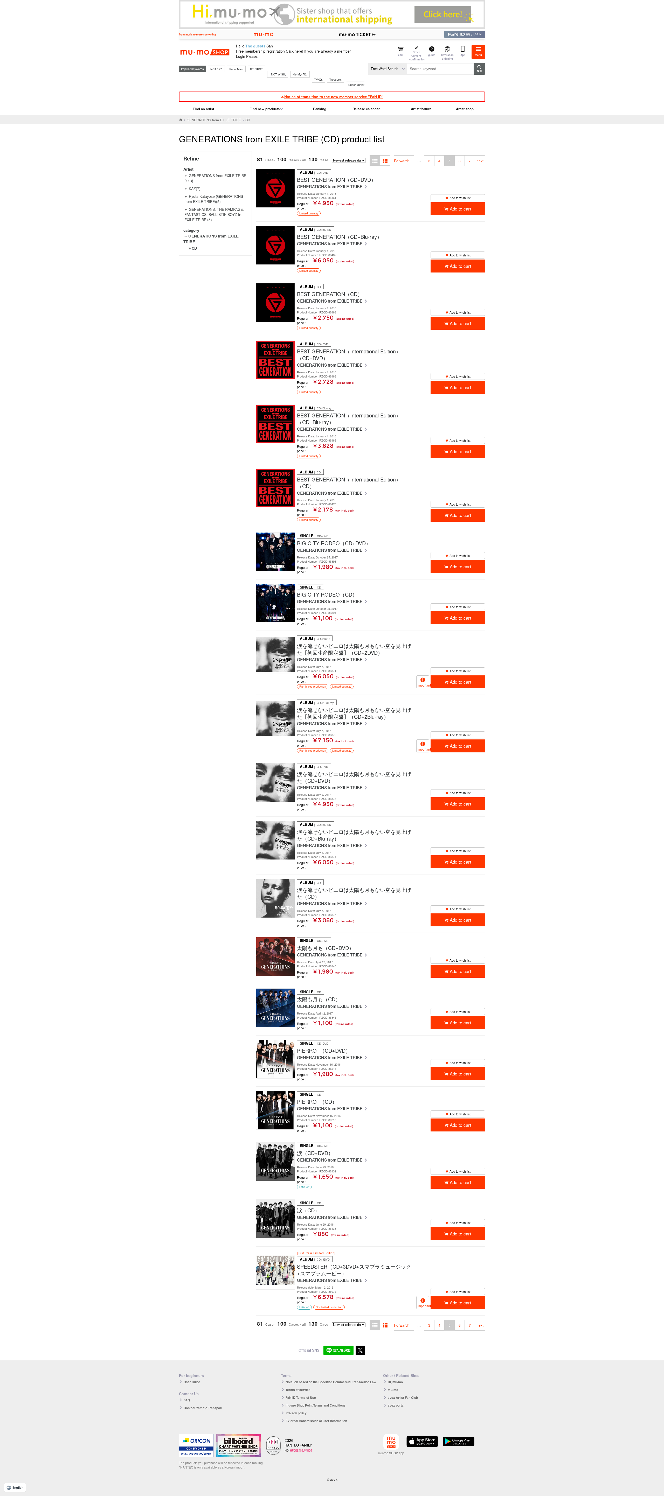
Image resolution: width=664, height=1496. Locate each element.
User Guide (192, 1382)
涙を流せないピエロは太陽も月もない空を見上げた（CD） (354, 893)
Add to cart (460, 208)
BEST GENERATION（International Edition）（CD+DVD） (349, 354)
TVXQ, (318, 79)
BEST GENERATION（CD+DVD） (336, 179)
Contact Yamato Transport (203, 1408)
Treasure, (335, 79)
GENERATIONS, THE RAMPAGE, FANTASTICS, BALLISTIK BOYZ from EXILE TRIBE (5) (215, 214)
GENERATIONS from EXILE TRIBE (214, 119)
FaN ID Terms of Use (301, 1397)
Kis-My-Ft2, (300, 74)
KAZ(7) (194, 188)
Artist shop (465, 108)
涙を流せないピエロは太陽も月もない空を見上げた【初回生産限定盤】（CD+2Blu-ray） (354, 713)
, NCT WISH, (277, 74)
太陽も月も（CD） (319, 999)
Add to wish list (460, 197)
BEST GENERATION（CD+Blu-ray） (339, 236)
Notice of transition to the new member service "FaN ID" (333, 96)
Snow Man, (236, 69)
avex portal (396, 1405)
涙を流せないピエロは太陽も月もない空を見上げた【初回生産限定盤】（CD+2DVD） (354, 649)
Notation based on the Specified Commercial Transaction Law (331, 1382)
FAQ (187, 1400)
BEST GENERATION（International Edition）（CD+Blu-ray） (349, 418)
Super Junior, (356, 84)
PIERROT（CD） (317, 1101)
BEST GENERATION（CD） (330, 294)
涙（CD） (308, 1210)
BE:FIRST (256, 69)
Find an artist (203, 108)
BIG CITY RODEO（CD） (327, 594)
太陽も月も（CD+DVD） (325, 948)
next (479, 160)
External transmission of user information (316, 1420)
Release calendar (366, 108)
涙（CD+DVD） (315, 1153)
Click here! (294, 51)
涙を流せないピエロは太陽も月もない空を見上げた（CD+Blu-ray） (354, 835)
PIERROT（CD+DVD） (324, 1050)
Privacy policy (296, 1413)
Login (240, 56)
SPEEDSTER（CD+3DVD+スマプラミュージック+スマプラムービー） (354, 1270)
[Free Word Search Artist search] (387, 69)
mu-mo (393, 1389)
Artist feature (421, 108)
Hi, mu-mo (395, 1382)
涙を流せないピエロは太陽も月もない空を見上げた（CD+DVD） (354, 777)
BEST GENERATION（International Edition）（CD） (349, 483)
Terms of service (298, 1389)
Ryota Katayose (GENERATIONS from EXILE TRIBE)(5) (213, 199)
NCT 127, (216, 69)
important (423, 685)
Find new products (265, 108)
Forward (399, 160)
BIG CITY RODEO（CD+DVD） (334, 543)
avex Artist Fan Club (403, 1397)
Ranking (319, 108)
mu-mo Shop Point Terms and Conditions (315, 1405)
